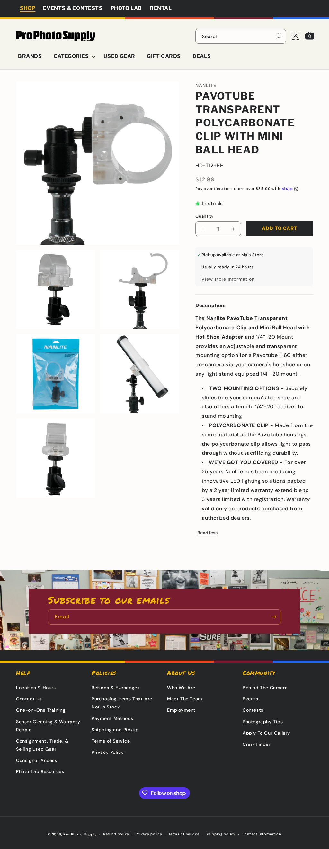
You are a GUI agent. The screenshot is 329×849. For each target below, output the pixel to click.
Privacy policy (149, 834)
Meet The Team (184, 699)
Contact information (261, 834)
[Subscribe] (274, 617)
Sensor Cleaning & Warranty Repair (48, 726)
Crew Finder (257, 744)
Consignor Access (36, 760)
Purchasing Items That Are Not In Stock (122, 703)
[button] (73, 56)
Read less (207, 532)
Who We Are (181, 687)
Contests (253, 710)
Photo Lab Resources (40, 771)
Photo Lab (126, 8)
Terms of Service (111, 741)
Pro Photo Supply (80, 834)
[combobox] (241, 36)
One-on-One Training (40, 710)
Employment (181, 710)
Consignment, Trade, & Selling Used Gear (42, 745)
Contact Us (29, 699)
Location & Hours (36, 687)
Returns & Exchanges (115, 687)
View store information (227, 279)
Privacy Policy (108, 752)
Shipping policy (221, 834)
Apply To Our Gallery (266, 733)
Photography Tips (263, 722)
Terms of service (183, 834)
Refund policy (116, 834)
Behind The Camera (265, 687)
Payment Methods (112, 718)
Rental (161, 8)
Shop (27, 8)
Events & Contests (72, 8)
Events (250, 699)
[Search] (278, 36)
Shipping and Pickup (115, 730)
